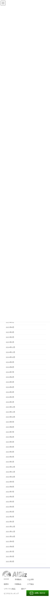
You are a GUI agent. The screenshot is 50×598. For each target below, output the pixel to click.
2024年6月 (10, 377)
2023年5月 (10, 442)
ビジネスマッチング (11, 593)
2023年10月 (10, 417)
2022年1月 (10, 522)
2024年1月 (10, 402)
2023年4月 (10, 447)
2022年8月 (10, 487)
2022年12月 (10, 467)
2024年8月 (10, 367)
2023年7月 (10, 432)
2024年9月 (10, 362)
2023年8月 (10, 427)
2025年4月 (10, 327)
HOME (6, 579)
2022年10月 (10, 477)
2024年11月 (10, 352)
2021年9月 (10, 541)
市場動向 (18, 579)
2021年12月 (10, 527)
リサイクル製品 (9, 589)
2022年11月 (10, 472)
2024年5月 (10, 382)
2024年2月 (10, 397)
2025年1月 (10, 342)
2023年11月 (10, 412)
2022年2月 (10, 517)
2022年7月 (10, 492)
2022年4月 (10, 507)
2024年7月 (10, 372)
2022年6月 (10, 497)
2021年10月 (10, 536)
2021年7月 (10, 551)
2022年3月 (10, 512)
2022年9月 (10, 482)
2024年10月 (10, 357)
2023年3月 (10, 452)
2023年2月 (10, 457)
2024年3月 (10, 392)
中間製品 (18, 584)
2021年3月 (10, 561)
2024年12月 (10, 347)
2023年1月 (10, 462)
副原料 (6, 584)
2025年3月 (10, 332)
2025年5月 (10, 322)
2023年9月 (10, 422)
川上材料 (30, 579)
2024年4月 (10, 387)
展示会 (23, 589)
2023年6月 (10, 437)
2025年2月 (10, 337)
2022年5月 (10, 502)
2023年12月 (10, 407)
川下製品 (30, 584)
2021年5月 (10, 556)
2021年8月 (10, 546)
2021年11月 (10, 531)
